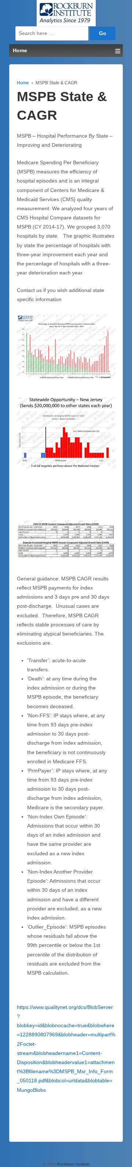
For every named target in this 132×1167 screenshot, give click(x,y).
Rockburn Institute (72, 1164)
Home (23, 82)
